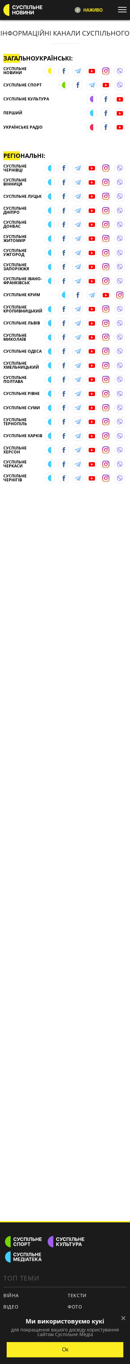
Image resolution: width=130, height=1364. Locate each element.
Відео (11, 1306)
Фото (75, 1306)
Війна (11, 1295)
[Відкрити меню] (124, 10)
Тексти (77, 1295)
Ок (65, 1349)
